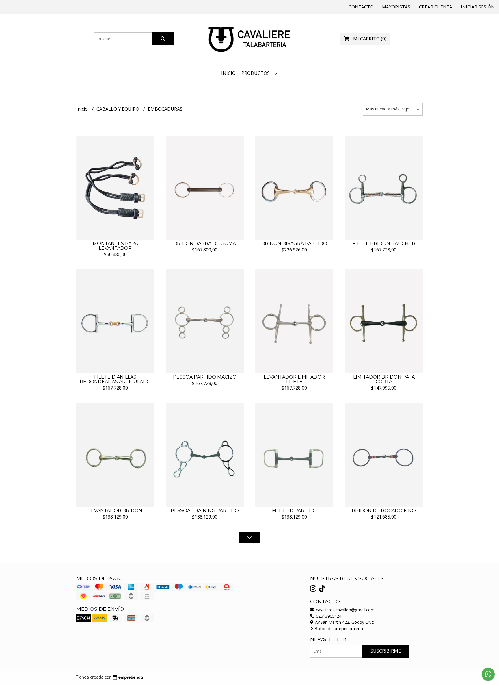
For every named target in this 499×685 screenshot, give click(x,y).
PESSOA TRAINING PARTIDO (205, 510)
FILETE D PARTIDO (294, 510)
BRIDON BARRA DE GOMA (205, 243)
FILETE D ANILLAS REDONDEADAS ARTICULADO (115, 379)
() (369, 39)
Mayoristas (396, 7)
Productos (256, 73)
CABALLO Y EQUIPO (118, 109)
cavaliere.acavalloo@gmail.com (345, 609)
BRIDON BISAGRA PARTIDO (294, 243)
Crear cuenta (435, 7)
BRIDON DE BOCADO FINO (384, 510)
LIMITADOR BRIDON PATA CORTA (384, 379)
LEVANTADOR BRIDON (115, 510)
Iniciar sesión (478, 7)
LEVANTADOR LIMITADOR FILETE (294, 379)
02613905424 (328, 616)
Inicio (228, 73)
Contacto (361, 7)
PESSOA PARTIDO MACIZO (205, 377)
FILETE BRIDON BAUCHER (384, 243)
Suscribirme (385, 651)
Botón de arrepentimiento (339, 628)
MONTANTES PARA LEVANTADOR (115, 246)
